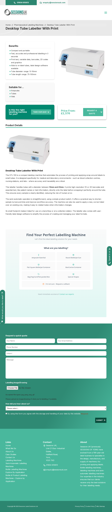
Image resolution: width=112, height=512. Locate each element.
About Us (10, 451)
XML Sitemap (100, 506)
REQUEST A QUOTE (92, 112)
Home (8, 25)
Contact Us (10, 457)
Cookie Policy (90, 506)
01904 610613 (52, 465)
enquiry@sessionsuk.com (56, 470)
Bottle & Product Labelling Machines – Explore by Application (16, 478)
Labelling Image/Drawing (16, 383)
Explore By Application (15, 472)
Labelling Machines (13, 460)
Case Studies (11, 454)
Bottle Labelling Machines (16, 469)
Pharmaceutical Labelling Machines (28, 25)
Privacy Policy (79, 506)
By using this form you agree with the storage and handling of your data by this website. (48, 414)
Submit (99, 420)
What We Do (11, 448)
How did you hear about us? (18, 404)
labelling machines (87, 470)
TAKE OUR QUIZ (40, 112)
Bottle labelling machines (90, 467)
